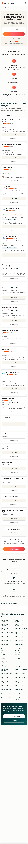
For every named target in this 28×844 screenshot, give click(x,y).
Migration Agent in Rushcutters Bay (5, 686)
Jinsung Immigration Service (10, 330)
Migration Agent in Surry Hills (6, 641)
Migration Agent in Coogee (19, 698)
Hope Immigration (7, 167)
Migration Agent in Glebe (20, 673)
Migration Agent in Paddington (19, 657)
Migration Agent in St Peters (5, 661)
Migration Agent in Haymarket (19, 653)
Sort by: (2, 115)
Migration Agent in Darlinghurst (19, 665)
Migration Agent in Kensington (5, 625)
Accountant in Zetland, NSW (9, 607)
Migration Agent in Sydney (7, 693)
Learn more (14, 720)
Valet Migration (6, 434)
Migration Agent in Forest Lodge (20, 678)
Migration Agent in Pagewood (5, 670)
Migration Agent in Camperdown (5, 665)
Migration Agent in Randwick (5, 657)
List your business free (15, 716)
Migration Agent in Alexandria (5, 629)
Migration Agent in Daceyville (19, 649)
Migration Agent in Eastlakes (19, 645)
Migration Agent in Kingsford (5, 649)
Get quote (14, 134)
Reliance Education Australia (10, 398)
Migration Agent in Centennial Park (5, 645)
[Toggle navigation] (25, 3)
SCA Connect (6, 417)
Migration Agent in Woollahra (5, 682)
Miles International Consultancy (11, 496)
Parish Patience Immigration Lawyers (12, 284)
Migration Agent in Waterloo (19, 621)
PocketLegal (5, 446)
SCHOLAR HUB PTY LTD (12, 208)
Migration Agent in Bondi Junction (6, 690)
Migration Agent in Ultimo (20, 661)
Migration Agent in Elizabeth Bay (19, 694)
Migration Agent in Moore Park (7, 633)
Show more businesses (13, 529)
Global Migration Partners (9, 307)
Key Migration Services (13, 372)
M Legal (8, 186)
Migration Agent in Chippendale (19, 641)
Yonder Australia (7, 462)
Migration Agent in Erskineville (5, 637)
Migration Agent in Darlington (19, 637)
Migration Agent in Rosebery (19, 625)
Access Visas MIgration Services (11, 144)
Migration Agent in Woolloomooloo (19, 686)
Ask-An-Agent (6, 349)
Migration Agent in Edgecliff (19, 682)
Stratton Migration (11, 236)
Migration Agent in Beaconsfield (5, 621)
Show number (14, 138)
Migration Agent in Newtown (5, 653)
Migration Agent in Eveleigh (19, 633)
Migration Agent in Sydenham (5, 678)
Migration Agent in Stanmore (19, 690)
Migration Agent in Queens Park (7, 674)
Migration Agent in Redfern (21, 628)
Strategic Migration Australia (10, 265)
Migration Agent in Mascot (7, 697)
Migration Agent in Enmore (21, 669)
